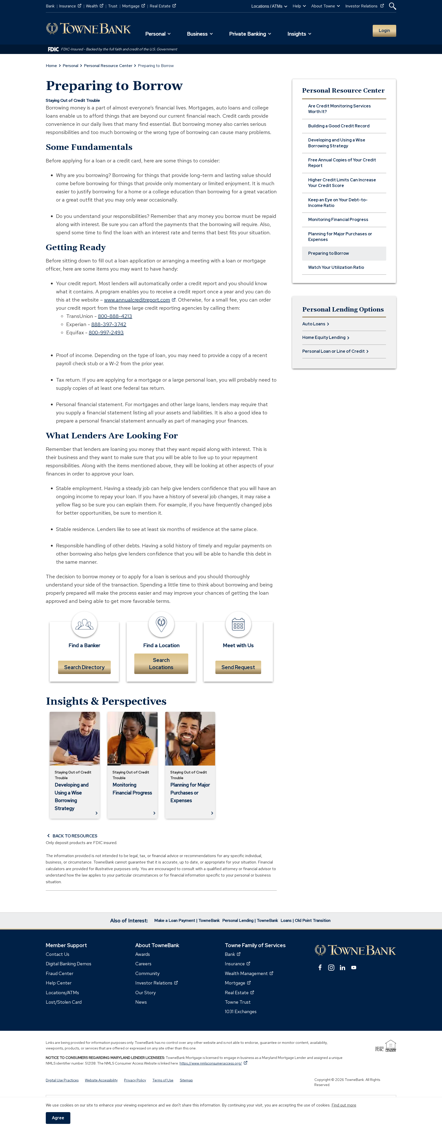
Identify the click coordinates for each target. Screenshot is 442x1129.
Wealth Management (249, 973)
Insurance (70, 6)
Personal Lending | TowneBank (250, 920)
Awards (142, 954)
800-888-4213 (115, 316)
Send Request (238, 667)
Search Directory (84, 667)
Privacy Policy (135, 1080)
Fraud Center (59, 973)
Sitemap (186, 1080)
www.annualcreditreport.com (139, 299)
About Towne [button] (323, 6)
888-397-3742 (108, 324)
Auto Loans (313, 324)
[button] (392, 6)
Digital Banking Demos (68, 964)
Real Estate (163, 6)
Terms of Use (162, 1080)
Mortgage (133, 6)
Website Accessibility (101, 1080)
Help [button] (297, 6)
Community (147, 973)
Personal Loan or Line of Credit (333, 351)
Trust (112, 6)
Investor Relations (364, 6)
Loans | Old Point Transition (305, 920)
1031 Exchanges (241, 1011)
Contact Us (57, 954)
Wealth (94, 6)
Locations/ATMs (62, 992)
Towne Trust (238, 1002)
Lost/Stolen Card (64, 1002)
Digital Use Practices (62, 1080)
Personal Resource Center (108, 65)
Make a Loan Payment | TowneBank (187, 920)
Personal (70, 65)
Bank (50, 6)
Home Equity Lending (324, 337)
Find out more (344, 1105)
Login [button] (384, 30)
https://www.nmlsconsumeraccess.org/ (213, 1063)
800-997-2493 (106, 332)
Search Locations (161, 664)
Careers (143, 964)
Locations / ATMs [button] (266, 6)
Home (51, 65)
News (141, 1002)
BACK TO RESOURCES (75, 836)
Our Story (145, 992)
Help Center (59, 983)
